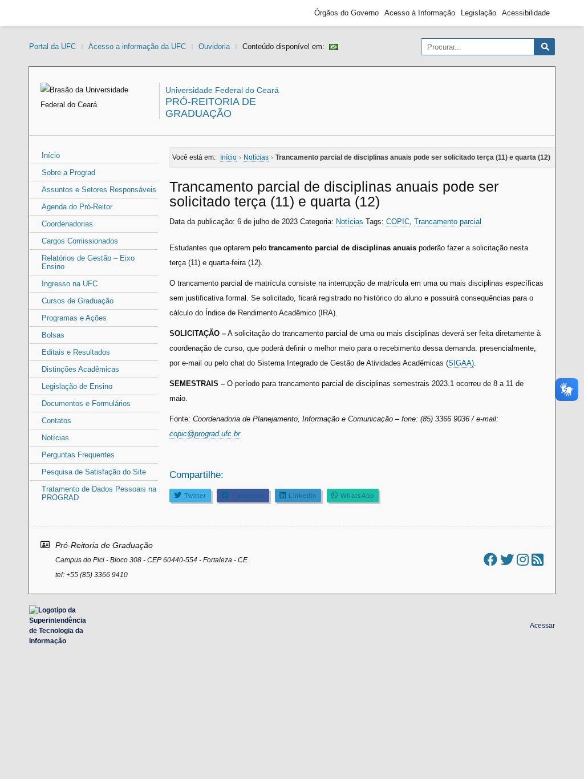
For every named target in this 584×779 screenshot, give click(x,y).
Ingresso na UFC (70, 283)
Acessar (542, 626)
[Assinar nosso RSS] (538, 559)
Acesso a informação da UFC (137, 46)
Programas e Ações (74, 318)
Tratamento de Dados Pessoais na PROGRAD (99, 493)
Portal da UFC (52, 46)
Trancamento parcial (447, 221)
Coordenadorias (67, 224)
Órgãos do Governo (346, 13)
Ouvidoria (214, 46)
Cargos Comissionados (80, 241)
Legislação (478, 13)
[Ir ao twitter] (507, 559)
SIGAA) (461, 363)
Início (51, 155)
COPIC (397, 221)
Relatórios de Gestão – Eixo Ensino (88, 262)
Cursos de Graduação (77, 301)
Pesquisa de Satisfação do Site (94, 472)
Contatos (56, 420)
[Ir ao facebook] (490, 559)
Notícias (55, 437)
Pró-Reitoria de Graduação (210, 107)
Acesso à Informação (419, 13)
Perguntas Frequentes (78, 455)
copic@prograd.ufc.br (204, 433)
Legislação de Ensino (77, 386)
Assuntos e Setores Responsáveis (99, 189)
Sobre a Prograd (68, 172)
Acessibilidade (526, 13)
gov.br (54, 13)
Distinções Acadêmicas (80, 369)
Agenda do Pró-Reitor (77, 206)
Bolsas (53, 335)
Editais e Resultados (76, 352)
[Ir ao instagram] (523, 559)
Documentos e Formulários (86, 403)
